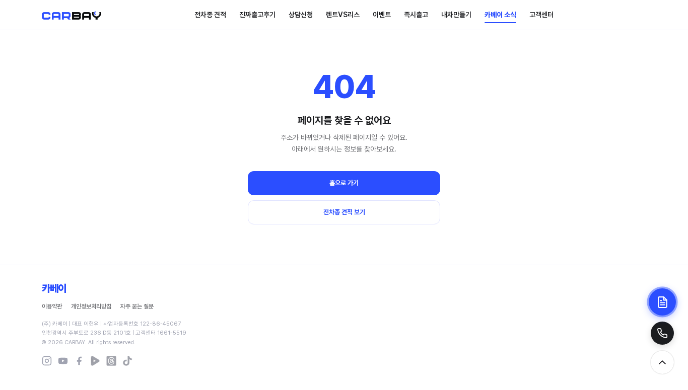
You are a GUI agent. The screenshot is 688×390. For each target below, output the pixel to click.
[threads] (111, 361)
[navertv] (95, 361)
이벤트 (382, 15)
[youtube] (63, 361)
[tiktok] (127, 361)
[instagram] (47, 361)
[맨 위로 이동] (662, 362)
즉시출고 (416, 15)
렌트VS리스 (343, 15)
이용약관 (52, 306)
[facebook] (79, 361)
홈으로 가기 (344, 183)
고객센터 (541, 15)
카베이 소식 (500, 15)
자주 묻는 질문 (137, 306)
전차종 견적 (210, 15)
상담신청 (301, 15)
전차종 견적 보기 (344, 212)
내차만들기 (456, 15)
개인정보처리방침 (91, 306)
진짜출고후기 (257, 15)
